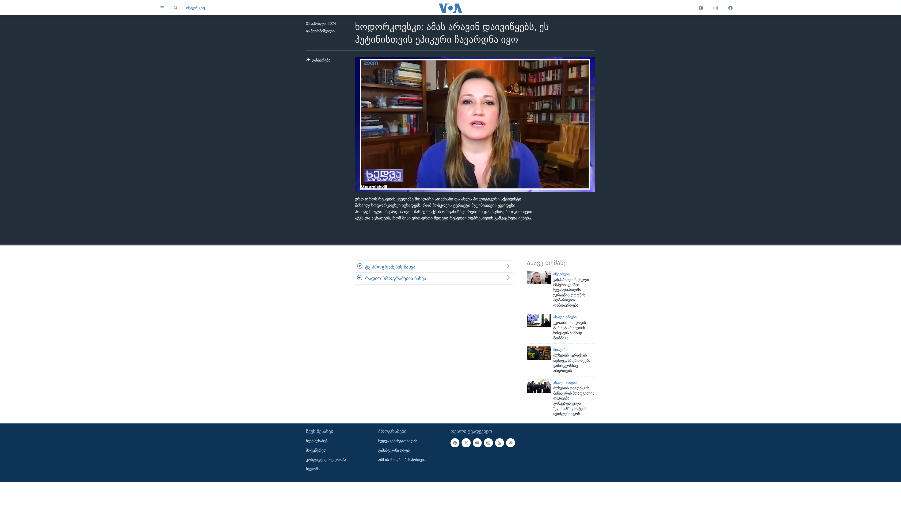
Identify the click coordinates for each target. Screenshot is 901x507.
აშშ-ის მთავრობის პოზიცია (402, 459)
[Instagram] (715, 8)
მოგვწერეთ (316, 450)
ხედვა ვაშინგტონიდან (397, 441)
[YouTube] (701, 8)
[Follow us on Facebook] (454, 442)
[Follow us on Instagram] (488, 442)
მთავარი (560, 350)
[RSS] (499, 442)
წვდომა (313, 469)
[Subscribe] (510, 442)
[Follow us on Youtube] (477, 442)
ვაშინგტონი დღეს (394, 450)
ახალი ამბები (565, 317)
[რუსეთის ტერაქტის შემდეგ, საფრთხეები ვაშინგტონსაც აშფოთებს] (539, 353)
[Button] (318, 61)
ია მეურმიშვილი (320, 31)
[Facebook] (730, 8)
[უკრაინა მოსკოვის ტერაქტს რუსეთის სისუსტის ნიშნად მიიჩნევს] (539, 320)
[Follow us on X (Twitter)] (466, 442)
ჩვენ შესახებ (317, 441)
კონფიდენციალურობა (326, 459)
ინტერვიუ (195, 8)
